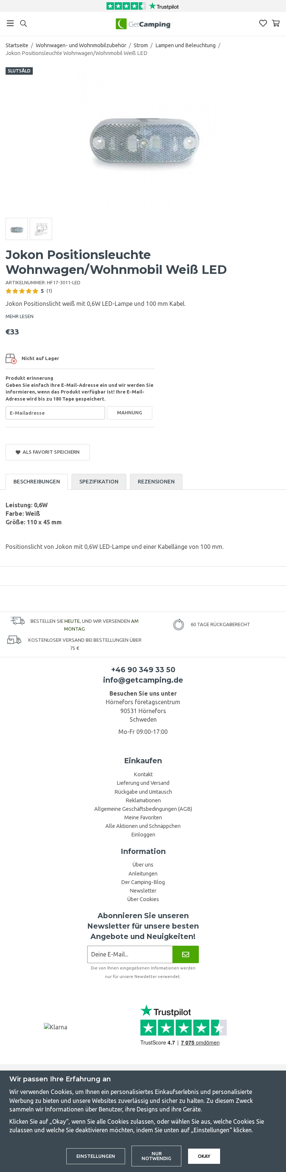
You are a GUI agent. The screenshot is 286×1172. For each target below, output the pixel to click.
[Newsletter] (185, 954)
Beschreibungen (36, 482)
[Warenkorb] (275, 23)
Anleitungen (143, 874)
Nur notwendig (156, 1156)
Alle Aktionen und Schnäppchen (143, 826)
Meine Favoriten (143, 817)
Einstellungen (95, 1156)
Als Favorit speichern (50, 451)
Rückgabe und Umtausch (143, 792)
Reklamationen (143, 800)
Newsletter (143, 891)
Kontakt (143, 774)
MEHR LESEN (20, 316)
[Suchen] (23, 23)
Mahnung (129, 412)
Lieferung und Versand (143, 783)
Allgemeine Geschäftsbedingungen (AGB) (143, 809)
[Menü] (10, 23)
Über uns (143, 865)
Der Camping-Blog (143, 882)
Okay (204, 1156)
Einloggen (143, 835)
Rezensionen (156, 482)
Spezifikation (98, 482)
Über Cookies (143, 899)
